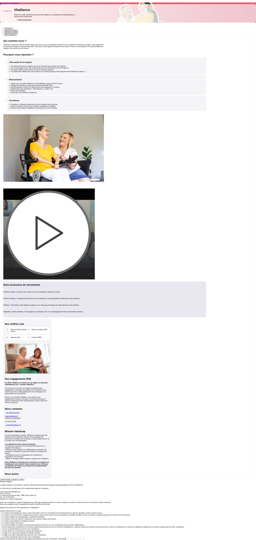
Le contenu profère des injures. (13, 523)
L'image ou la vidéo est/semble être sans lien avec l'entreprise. (24, 535)
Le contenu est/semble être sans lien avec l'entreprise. (21, 537)
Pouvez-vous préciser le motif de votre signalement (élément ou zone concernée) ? (33, 539)
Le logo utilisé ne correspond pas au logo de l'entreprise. (22, 531)
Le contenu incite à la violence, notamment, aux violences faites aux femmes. (29, 519)
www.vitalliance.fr (11, 416)
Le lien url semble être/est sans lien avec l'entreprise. (20, 529)
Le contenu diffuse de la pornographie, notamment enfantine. (23, 517)
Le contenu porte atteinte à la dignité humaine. (18, 521)
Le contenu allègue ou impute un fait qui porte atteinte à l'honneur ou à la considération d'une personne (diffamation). (43, 525)
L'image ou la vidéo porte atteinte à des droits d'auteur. (21, 533)
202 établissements (13, 413)
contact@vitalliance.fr (13, 425)
